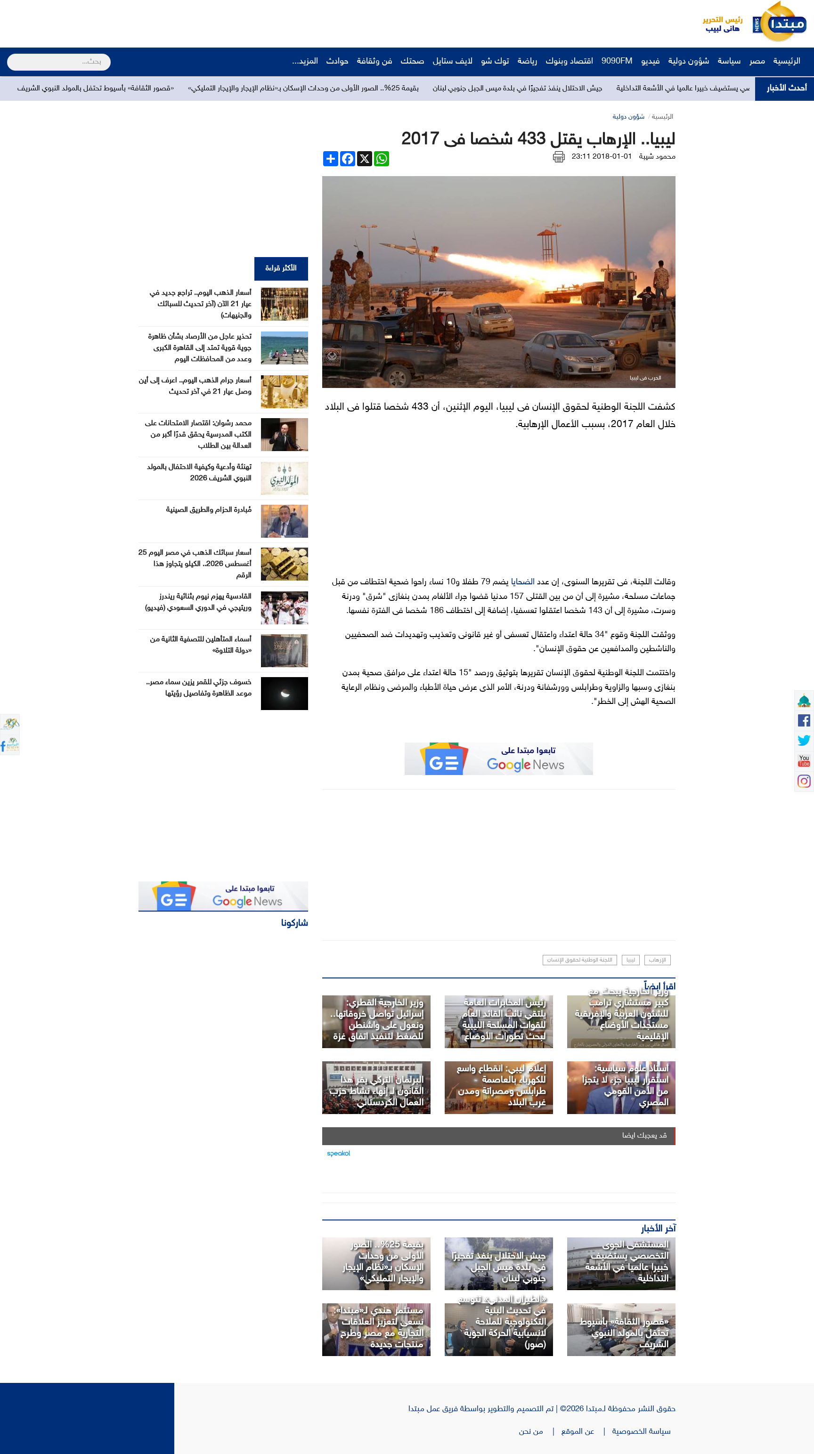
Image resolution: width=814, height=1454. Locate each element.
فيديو (650, 62)
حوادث (337, 62)
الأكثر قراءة (281, 268)
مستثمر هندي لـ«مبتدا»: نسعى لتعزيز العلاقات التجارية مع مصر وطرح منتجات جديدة (378, 1327)
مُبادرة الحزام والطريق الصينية (209, 510)
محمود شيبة (657, 157)
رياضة (527, 62)
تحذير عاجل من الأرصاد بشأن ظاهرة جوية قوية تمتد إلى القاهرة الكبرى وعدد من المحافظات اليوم (200, 348)
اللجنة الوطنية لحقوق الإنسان (579, 960)
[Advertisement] (176, 21)
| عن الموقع (587, 1432)
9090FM (617, 62)
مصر (757, 62)
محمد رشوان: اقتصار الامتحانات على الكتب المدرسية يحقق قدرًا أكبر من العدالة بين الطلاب (198, 435)
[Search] (11, 56)
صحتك (412, 62)
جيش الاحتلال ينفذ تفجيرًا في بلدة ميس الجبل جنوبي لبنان (587, 88)
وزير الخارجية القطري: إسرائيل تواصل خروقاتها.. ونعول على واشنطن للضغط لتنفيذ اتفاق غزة (376, 1019)
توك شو (495, 62)
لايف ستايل (452, 62)
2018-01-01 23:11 (602, 157)
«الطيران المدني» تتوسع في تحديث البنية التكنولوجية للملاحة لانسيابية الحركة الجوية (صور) (502, 1322)
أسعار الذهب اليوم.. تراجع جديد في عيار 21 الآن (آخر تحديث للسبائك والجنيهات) (201, 304)
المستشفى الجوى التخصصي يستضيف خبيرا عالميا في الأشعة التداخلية (627, 1261)
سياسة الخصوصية (644, 1432)
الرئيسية (788, 62)
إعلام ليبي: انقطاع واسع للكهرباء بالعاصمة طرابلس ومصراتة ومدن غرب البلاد (501, 1085)
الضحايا (523, 582)
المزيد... (305, 62)
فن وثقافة (374, 62)
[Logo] (717, 21)
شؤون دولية (688, 62)
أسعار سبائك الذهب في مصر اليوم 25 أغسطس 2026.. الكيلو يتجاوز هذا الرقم (195, 564)
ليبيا (631, 960)
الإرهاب (657, 960)
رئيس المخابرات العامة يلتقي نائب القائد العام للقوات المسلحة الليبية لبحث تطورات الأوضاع (504, 1019)
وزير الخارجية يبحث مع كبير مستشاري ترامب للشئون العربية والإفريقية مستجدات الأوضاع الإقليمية (621, 1014)
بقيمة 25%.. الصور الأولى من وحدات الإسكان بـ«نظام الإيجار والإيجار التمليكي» (373, 88)
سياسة (729, 62)
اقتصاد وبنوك (569, 62)
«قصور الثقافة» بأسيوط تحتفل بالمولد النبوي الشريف (165, 88)
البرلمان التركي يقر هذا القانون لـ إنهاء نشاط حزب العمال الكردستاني (376, 1091)
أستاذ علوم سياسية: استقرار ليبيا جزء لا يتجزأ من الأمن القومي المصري (625, 1085)
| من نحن (540, 1432)
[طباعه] (559, 157)
